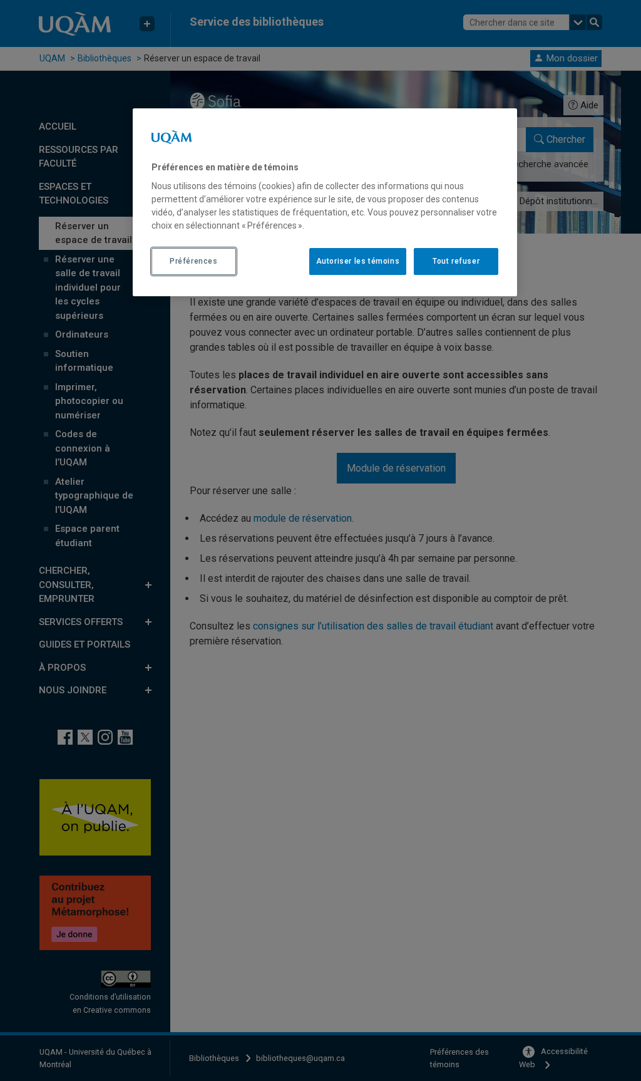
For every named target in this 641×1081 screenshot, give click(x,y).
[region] (325, 202)
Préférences (194, 261)
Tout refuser (456, 261)
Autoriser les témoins (358, 261)
